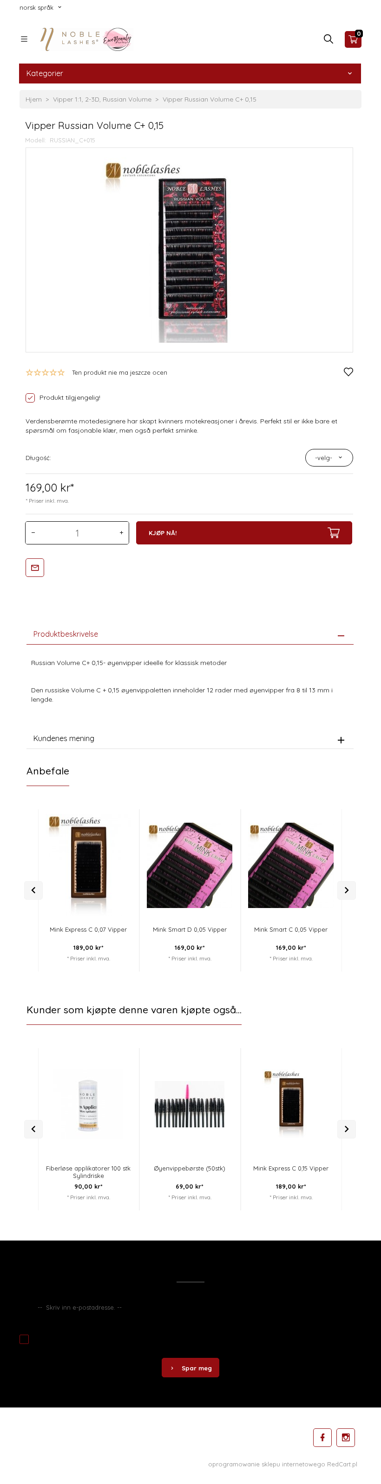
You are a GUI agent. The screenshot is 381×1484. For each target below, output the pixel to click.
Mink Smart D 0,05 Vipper (190, 929)
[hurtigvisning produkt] (116, 818)
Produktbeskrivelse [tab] (65, 634)
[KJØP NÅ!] (116, 861)
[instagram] (345, 1437)
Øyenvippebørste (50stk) (189, 1168)
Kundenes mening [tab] (63, 738)
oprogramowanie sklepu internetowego (266, 1464)
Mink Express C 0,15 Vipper (290, 1168)
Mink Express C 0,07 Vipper (88, 929)
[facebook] (322, 1437)
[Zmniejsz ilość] (33, 533)
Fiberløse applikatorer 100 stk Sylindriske (88, 1171)
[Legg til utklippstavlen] (116, 837)
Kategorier (44, 73)
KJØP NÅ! (163, 533)
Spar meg (197, 1368)
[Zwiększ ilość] (121, 533)
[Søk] (328, 41)
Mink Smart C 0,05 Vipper (291, 929)
